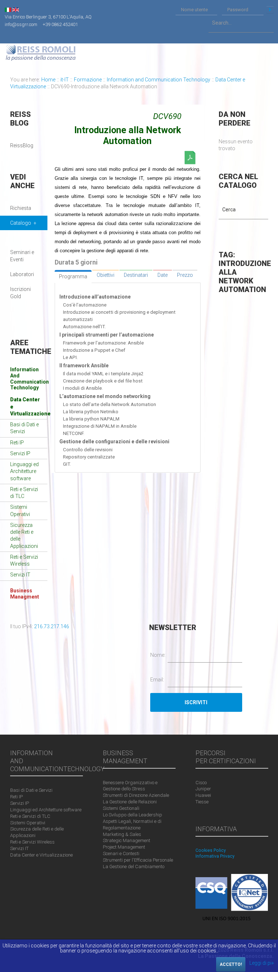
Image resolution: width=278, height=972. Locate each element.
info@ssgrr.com (21, 24)
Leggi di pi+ (261, 963)
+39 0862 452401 (60, 24)
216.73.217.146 (51, 626)
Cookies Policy (210, 850)
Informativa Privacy (215, 856)
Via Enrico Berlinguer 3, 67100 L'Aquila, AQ (48, 17)
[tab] (73, 276)
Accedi (270, 9)
